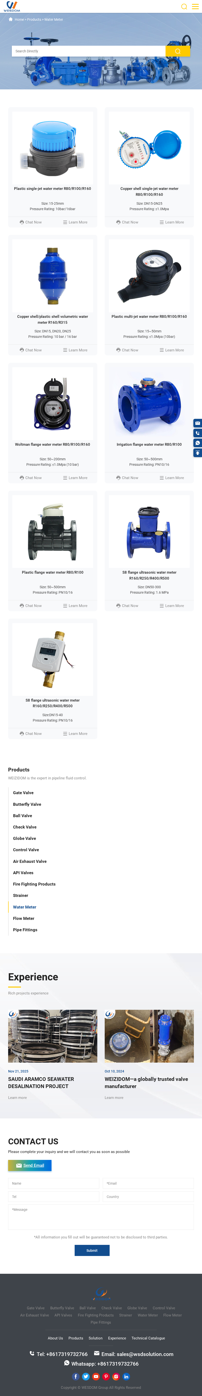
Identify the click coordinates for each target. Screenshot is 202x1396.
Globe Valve (24, 838)
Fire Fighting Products (34, 884)
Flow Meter (23, 918)
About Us (55, 1338)
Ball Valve (22, 815)
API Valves (23, 872)
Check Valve (24, 827)
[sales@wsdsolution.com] (197, 423)
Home (19, 19)
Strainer (20, 895)
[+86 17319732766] (197, 433)
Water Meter (24, 907)
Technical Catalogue (148, 1338)
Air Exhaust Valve (30, 861)
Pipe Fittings (25, 929)
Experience (117, 1338)
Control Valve (26, 849)
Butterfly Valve (27, 804)
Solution (95, 1338)
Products (75, 1338)
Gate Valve (23, 792)
